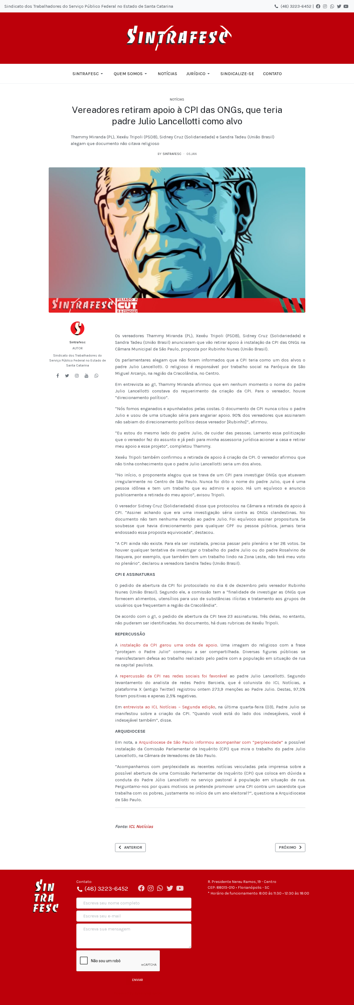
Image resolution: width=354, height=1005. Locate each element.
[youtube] (86, 375)
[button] (88, 73)
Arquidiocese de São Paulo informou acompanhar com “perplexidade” (211, 742)
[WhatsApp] (332, 6)
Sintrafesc (77, 342)
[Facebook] (318, 6)
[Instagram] (325, 6)
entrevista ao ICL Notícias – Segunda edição (169, 706)
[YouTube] (346, 6)
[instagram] (77, 375)
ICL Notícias (141, 826)
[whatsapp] (96, 375)
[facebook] (57, 375)
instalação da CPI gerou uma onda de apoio (168, 645)
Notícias (177, 99)
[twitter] (67, 375)
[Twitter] (339, 6)
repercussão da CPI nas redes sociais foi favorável (173, 676)
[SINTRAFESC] (177, 38)
